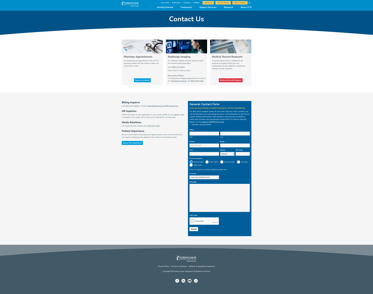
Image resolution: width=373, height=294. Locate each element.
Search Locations (142, 80)
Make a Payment (240, 3)
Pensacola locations (179, 81)
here (228, 169)
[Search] (249, 3)
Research (228, 7)
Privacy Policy (163, 266)
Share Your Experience (132, 143)
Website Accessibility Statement (202, 266)
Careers (196, 3)
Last (221, 137)
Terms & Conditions (179, 266)
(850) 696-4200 (197, 81)
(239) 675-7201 (153, 126)
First (191, 137)
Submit (194, 229)
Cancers (186, 3)
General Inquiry (196, 162)
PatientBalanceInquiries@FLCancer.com (162, 106)
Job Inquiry (243, 162)
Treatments (186, 7)
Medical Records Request (230, 80)
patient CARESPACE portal (213, 122)
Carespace (208, 3)
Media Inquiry (212, 162)
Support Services (208, 7)
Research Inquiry (228, 162)
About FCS (246, 7)
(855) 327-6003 (178, 67)
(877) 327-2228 (132, 106)
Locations (165, 3)
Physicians (176, 3)
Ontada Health (223, 3)
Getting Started (165, 7)
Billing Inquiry (196, 165)
